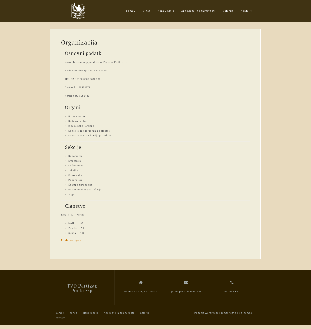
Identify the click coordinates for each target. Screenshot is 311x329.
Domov (131, 10)
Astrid (232, 312)
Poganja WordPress (206, 312)
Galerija (228, 10)
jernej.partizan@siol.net (186, 291)
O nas (147, 10)
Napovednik (166, 10)
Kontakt (246, 10)
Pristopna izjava (71, 240)
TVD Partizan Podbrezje (82, 289)
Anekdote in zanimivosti (198, 10)
